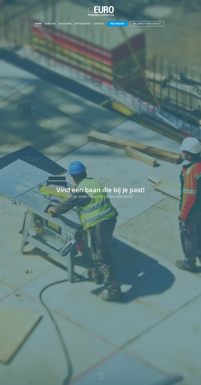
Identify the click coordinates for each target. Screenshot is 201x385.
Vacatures (65, 23)
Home (38, 23)
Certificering (82, 23)
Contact (99, 23)
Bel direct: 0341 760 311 (147, 23)
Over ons (50, 23)
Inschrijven (117, 23)
